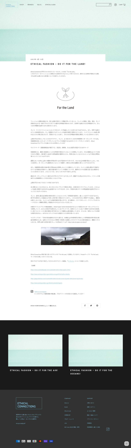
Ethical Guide (67, 411)
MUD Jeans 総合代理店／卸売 (72, 427)
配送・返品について (92, 415)
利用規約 (89, 423)
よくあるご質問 (91, 411)
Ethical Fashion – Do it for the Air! (34, 370)
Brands (66, 407)
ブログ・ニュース (69, 419)
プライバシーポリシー (93, 419)
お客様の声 (67, 415)
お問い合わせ (90, 403)
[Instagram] (115, 5)
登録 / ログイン (91, 407)
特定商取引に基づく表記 (93, 427)
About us (66, 403)
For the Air (70, 261)
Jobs (65, 423)
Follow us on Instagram (40, 291)
